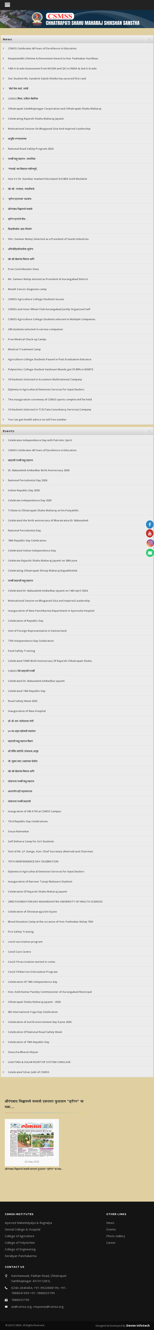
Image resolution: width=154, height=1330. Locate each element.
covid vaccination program (25, 941)
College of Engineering (20, 1249)
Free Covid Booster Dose (23, 269)
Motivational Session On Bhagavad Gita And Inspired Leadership (49, 128)
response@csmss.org (48, 1307)
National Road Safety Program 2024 (30, 148)
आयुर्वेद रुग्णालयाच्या (17, 138)
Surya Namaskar (18, 831)
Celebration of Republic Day (25, 620)
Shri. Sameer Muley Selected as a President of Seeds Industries (48, 239)
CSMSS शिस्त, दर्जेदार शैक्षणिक (23, 98)
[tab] (77, 39)
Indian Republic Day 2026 (24, 490)
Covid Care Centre (19, 951)
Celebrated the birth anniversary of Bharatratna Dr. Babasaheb (48, 520)
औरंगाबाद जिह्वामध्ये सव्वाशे (20, 209)
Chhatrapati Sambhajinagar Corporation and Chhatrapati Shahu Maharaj (54, 108)
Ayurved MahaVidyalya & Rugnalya (28, 1223)
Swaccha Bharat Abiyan (23, 1052)
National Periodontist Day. (25, 530)
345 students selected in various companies (35, 329)
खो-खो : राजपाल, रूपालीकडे (21, 189)
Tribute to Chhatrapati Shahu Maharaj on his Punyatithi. (43, 510)
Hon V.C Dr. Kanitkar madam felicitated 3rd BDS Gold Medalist (47, 179)
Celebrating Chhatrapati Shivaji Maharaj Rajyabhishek (42, 570)
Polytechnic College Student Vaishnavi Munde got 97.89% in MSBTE (50, 369)
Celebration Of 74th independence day (32, 982)
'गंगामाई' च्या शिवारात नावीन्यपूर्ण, (22, 169)
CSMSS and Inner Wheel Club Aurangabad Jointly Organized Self (49, 309)
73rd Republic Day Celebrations (28, 821)
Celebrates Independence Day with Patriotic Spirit (40, 440)
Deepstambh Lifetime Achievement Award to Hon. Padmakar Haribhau (53, 58)
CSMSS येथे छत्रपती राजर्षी (21, 671)
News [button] (7, 39)
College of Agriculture (19, 1236)
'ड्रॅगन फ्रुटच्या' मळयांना (19, 199)
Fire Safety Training (21, 931)
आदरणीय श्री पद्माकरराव (20, 791)
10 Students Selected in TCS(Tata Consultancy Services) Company (49, 409)
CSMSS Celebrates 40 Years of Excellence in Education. (42, 48)
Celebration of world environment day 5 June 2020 (39, 1022)
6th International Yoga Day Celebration (33, 1012)
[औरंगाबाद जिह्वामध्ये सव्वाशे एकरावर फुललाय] (32, 1138)
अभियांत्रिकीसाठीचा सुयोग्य (20, 249)
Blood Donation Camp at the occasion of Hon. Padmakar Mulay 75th (50, 921)
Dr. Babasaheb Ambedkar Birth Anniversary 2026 (38, 470)
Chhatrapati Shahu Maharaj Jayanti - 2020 (34, 1002)
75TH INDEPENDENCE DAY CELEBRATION (33, 861)
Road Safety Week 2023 (22, 701)
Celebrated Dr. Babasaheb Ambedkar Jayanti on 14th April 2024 (48, 590)
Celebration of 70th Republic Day (28, 1042)
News (110, 1223)
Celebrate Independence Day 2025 (30, 500)
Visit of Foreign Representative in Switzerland (37, 631)
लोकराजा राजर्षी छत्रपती (19, 801)
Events (111, 1229)
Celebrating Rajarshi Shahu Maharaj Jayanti (36, 118)
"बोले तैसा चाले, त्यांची (18, 88)
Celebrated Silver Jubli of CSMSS (28, 1072)
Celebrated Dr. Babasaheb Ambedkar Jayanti (36, 681)
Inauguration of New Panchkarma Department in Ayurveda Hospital (51, 610)
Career (111, 1243)
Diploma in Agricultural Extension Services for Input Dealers (46, 389)
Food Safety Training (21, 651)
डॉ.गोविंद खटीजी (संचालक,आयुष (23, 751)
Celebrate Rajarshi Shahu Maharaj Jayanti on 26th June (42, 560)
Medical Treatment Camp (24, 349)
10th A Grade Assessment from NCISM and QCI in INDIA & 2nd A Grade (52, 68)
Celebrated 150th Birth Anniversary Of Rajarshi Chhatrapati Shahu (50, 661)
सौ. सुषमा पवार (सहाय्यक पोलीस (22, 761)
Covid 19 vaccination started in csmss (31, 961)
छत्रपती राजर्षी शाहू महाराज (20, 460)
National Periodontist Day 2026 (27, 480)
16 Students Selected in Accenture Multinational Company (45, 379)
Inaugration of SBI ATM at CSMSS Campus (34, 811)
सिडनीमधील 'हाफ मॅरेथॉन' (20, 229)
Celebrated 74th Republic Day (27, 691)
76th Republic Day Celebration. (27, 540)
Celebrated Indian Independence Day (32, 550)
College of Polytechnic (20, 1243)
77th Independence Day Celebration (31, 641)
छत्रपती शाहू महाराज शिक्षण (20, 741)
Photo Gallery (115, 1236)
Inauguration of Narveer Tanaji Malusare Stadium (40, 881)
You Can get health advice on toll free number (37, 419)
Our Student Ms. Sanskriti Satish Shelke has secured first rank (47, 78)
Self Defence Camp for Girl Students (31, 841)
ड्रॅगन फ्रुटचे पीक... (17, 219)
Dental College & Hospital (22, 1229)
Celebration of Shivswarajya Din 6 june (32, 911)
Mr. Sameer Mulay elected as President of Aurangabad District (48, 279)
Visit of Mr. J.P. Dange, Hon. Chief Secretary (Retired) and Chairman (50, 851)
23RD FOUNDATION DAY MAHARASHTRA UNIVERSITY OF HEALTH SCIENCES (55, 901)
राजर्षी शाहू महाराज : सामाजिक (21, 158)
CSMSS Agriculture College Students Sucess (36, 299)
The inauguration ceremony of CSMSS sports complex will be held (50, 399)
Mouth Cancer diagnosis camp (27, 289)
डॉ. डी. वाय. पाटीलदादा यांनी (20, 721)
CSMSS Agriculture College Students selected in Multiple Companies (51, 319)
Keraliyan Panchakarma (20, 1256)
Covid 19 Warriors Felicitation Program (33, 972)
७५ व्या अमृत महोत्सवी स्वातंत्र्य (21, 731)
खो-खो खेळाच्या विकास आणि (21, 259)
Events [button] (8, 431)
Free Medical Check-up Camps (27, 339)
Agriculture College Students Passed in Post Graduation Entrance (49, 359)
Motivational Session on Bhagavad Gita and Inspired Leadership (49, 600)
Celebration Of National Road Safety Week (35, 1032)
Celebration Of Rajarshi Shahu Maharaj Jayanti (37, 891)
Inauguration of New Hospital (27, 711)
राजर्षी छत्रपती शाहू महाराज (20, 580)
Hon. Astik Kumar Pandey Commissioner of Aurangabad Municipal (50, 992)
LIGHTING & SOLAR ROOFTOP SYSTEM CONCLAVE (39, 1062)
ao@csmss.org (21, 1307)
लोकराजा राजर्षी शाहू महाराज (21, 781)
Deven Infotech (138, 1325)
